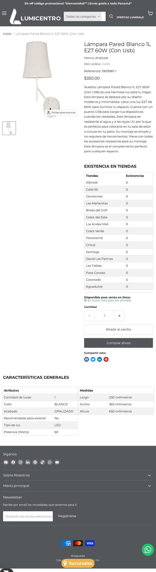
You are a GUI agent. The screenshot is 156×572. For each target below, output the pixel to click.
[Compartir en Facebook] (86, 359)
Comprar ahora (118, 343)
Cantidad (90, 306)
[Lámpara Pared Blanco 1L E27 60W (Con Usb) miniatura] (9, 128)
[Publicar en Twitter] (93, 359)
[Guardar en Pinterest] (106, 359)
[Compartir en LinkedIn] (99, 359)
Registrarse (67, 516)
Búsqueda (78, 555)
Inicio (7, 33)
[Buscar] (111, 16)
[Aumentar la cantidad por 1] (119, 316)
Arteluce (101, 58)
